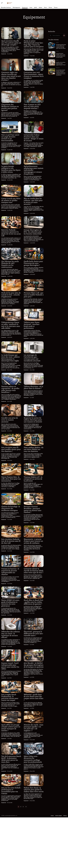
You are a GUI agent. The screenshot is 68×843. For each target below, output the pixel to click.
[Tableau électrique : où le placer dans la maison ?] (34, 379)
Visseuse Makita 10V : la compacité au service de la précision (33, 479)
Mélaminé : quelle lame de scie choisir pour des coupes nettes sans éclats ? (33, 697)
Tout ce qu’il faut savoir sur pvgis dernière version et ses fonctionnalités (10, 138)
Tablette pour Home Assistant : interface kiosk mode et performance (31, 325)
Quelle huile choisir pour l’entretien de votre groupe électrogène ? (33, 263)
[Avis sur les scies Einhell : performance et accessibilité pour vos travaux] (11, 780)
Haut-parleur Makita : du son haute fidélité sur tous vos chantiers (33, 449)
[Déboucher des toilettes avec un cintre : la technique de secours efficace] (11, 624)
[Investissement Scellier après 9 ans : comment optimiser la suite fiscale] (51, 54)
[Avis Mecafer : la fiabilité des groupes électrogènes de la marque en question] (34, 655)
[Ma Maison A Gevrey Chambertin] (10, 3)
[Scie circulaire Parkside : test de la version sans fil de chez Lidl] (11, 531)
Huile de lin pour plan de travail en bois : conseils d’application (11, 295)
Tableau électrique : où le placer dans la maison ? (33, 387)
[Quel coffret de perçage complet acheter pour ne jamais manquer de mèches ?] (11, 717)
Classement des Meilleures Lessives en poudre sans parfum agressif (10, 107)
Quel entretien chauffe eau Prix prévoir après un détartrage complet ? (11, 43)
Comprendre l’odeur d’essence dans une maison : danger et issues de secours (33, 138)
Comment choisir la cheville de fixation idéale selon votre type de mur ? (33, 570)
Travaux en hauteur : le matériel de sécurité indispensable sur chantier (10, 571)
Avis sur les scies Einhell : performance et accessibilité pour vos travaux (11, 790)
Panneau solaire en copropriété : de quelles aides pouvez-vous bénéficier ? (10, 389)
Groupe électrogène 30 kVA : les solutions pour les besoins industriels (33, 232)
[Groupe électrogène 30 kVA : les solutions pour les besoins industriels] (34, 222)
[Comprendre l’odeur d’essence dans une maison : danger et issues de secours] (34, 127)
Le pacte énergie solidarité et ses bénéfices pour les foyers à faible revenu (11, 169)
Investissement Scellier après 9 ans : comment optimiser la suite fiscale (60, 55)
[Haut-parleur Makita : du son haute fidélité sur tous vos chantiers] (34, 440)
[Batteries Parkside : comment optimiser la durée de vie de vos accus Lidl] (11, 222)
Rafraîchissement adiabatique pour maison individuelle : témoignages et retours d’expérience (33, 170)
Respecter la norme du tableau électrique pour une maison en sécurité (33, 420)
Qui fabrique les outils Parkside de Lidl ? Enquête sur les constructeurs (10, 264)
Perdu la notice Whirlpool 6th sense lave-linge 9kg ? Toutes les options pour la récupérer (34, 44)
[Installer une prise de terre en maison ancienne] (11, 410)
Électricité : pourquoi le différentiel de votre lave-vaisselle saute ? (33, 633)
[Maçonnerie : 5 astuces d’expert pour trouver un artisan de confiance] (34, 531)
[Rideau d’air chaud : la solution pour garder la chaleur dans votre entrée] (34, 780)
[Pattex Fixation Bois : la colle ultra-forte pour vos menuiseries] (11, 469)
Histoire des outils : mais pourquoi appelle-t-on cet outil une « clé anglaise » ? (33, 727)
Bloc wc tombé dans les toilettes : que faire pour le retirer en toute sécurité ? (33, 201)
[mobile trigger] (2, 3)
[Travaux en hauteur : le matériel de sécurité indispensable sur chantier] (11, 561)
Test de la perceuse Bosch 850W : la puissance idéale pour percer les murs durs (11, 759)
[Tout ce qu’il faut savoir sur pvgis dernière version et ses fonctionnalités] (11, 127)
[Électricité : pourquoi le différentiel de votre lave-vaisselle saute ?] (34, 624)
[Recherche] (66, 3)
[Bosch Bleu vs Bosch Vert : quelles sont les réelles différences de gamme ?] (34, 592)
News (57, 42)
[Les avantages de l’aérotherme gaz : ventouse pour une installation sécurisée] (34, 347)
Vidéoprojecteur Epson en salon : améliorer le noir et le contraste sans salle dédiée (10, 325)
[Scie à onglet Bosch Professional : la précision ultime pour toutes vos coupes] (11, 687)
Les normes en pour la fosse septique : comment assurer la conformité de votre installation (60, 72)
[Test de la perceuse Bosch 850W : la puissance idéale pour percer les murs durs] (11, 749)
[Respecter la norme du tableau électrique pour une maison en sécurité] (34, 410)
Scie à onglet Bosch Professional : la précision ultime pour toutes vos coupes (9, 697)
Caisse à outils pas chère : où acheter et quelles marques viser (11, 200)
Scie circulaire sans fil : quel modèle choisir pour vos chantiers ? (11, 449)
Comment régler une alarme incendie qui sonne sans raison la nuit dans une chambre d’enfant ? (11, 76)
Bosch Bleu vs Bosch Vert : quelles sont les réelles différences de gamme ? (33, 602)
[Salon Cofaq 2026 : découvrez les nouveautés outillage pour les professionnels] (34, 749)
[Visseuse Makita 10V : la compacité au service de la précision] (34, 469)
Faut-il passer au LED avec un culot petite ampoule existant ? (32, 106)
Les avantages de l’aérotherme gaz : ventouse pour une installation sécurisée (32, 358)
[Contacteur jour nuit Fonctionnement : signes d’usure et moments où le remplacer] (34, 65)
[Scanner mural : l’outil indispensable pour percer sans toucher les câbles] (11, 655)
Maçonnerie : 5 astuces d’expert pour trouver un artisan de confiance (33, 541)
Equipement (3, 53)
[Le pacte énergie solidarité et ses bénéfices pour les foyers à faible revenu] (11, 159)
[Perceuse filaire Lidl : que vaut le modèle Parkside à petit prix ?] (34, 285)
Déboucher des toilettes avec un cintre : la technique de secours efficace (10, 634)
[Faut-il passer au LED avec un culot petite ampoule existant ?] (34, 97)
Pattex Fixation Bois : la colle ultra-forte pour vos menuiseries (11, 479)
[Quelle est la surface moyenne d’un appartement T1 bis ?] (51, 62)
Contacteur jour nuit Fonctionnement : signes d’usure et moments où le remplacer (34, 75)
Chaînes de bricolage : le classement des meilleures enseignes (10, 508)
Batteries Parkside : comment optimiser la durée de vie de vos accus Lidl (11, 233)
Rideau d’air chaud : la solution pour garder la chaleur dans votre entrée (34, 789)
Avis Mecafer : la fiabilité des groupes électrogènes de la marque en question (33, 665)
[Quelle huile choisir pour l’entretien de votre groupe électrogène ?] (34, 254)
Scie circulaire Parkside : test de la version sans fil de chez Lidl (10, 541)
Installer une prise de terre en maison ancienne (9, 420)
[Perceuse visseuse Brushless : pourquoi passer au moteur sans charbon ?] (34, 499)
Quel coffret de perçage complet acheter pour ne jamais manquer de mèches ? (10, 727)
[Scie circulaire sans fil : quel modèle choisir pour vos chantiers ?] (11, 440)
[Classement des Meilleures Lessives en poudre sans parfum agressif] (11, 97)
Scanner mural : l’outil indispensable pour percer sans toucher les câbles (10, 666)
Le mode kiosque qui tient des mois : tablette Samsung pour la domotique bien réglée (10, 358)
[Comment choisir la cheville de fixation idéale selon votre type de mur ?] (34, 561)
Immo (57, 60)
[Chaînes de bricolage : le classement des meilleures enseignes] (11, 499)
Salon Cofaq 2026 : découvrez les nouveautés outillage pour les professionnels (33, 759)
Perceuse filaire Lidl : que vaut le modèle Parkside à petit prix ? (33, 295)
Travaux (58, 67)
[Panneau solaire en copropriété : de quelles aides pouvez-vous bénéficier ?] (11, 379)
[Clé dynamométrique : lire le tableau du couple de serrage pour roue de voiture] (51, 45)
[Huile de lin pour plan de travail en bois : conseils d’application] (11, 285)
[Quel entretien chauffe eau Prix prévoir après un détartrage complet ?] (11, 33)
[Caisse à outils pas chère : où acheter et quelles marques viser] (11, 191)
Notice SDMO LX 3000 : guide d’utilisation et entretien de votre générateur (10, 603)
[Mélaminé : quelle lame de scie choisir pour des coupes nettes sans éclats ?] (34, 687)
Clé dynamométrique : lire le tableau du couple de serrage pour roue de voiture (61, 46)
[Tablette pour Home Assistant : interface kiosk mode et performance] (34, 315)
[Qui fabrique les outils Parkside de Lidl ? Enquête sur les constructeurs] (11, 254)
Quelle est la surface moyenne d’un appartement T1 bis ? (61, 64)
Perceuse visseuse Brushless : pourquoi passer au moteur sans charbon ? (32, 509)
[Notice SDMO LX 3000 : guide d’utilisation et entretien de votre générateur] (11, 592)
